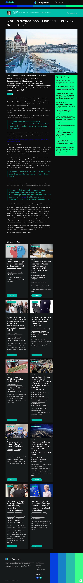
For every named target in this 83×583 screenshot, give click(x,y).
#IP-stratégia (15, 387)
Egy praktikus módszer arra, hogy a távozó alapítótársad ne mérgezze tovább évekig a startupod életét (41, 267)
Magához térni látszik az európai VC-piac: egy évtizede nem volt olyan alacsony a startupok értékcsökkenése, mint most (41, 448)
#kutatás (18, 336)
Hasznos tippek (11, 246)
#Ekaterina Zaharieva (37, 513)
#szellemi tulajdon (11, 391)
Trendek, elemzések (36, 426)
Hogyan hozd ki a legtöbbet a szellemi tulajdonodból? (16, 379)
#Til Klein (16, 340)
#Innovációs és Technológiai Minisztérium (28, 75)
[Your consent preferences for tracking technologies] (80, 580)
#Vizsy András (10, 452)
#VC (41, 461)
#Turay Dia (17, 451)
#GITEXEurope (35, 398)
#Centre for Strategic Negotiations (39, 275)
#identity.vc (19, 335)
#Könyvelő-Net (18, 449)
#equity (34, 277)
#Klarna (43, 330)
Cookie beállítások (39, 571)
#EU (44, 513)
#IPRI (9, 389)
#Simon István (17, 520)
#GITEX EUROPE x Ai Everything (38, 396)
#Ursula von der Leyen (37, 518)
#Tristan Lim (10, 274)
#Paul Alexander (42, 277)
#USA (34, 334)
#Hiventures (15, 75)
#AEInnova (35, 392)
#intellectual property (12, 384)
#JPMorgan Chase (36, 330)
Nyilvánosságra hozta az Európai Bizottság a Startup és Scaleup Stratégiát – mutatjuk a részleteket (41, 505)
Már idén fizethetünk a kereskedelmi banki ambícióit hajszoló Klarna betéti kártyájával (41, 321)
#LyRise (34, 401)
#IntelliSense (20, 518)
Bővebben (12, 295)
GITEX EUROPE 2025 (40, 563)
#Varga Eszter (19, 522)
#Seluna (9, 340)
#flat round (35, 459)
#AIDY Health (10, 513)
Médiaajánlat (38, 565)
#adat (9, 333)
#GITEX (41, 394)
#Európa (15, 333)
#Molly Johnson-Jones (12, 272)
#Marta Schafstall (17, 270)
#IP (8, 387)
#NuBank (34, 332)
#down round (35, 457)
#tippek (20, 272)
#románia (10, 451)
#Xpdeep (44, 405)
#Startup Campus (42, 75)
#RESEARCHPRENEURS (36, 403)
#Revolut (47, 332)
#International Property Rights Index (14, 386)
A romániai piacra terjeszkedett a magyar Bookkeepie (15, 444)
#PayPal (40, 332)
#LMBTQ (9, 338)
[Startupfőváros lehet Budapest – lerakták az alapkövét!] (41, 51)
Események (35, 361)
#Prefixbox (10, 520)
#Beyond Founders (11, 269)
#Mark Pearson (17, 338)
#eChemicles (18, 513)
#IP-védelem (23, 387)
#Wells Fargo (35, 336)
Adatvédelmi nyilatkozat (40, 569)
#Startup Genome (16, 389)
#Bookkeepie (10, 449)
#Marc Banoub (41, 401)
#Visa (39, 334)
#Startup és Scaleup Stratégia (38, 516)
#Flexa (19, 269)
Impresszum (38, 567)
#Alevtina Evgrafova (43, 392)
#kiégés (9, 270)
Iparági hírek (10, 426)
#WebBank (45, 334)
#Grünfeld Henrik (11, 518)
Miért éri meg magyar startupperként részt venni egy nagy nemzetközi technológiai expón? (16, 505)
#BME (9, 75)
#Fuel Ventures (11, 335)
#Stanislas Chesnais (36, 405)
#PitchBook (35, 461)
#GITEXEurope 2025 (44, 398)
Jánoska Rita (15, 11)
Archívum (74, 13)
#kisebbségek (10, 336)
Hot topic (34, 486)
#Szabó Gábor (10, 522)
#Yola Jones (23, 340)
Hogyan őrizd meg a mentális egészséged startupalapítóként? (16, 264)
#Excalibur (35, 394)
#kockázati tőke (43, 459)
